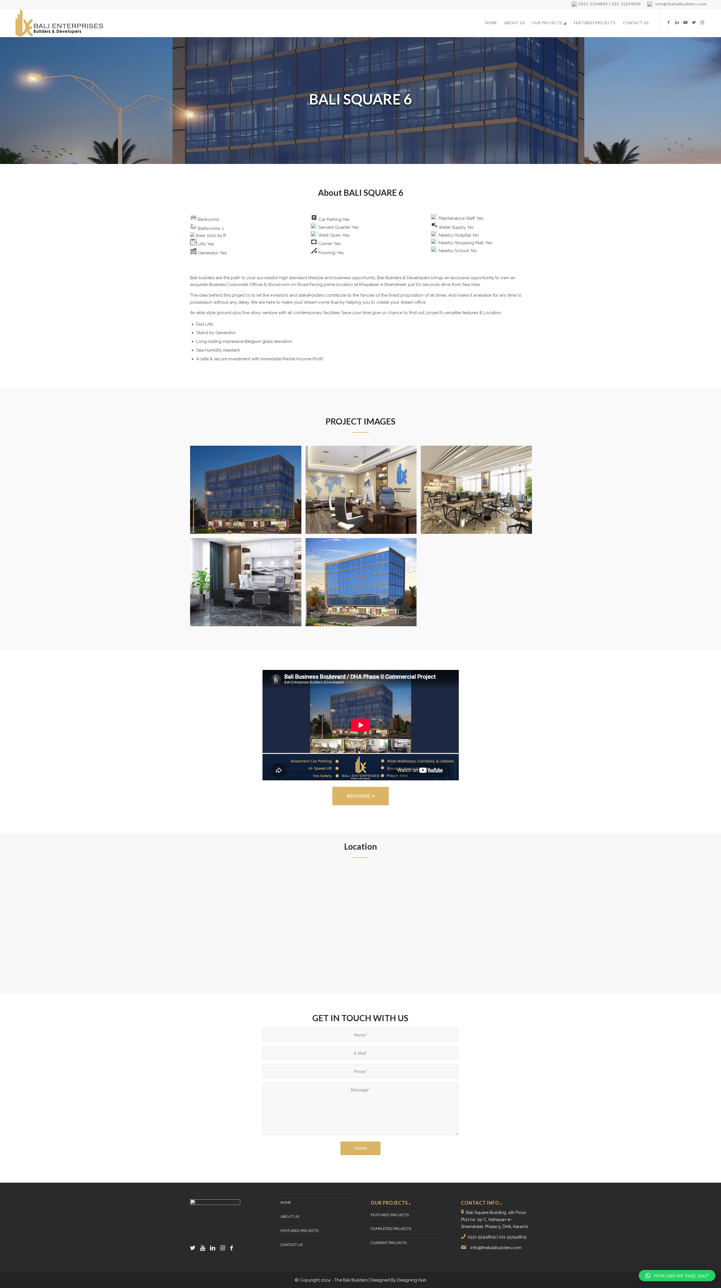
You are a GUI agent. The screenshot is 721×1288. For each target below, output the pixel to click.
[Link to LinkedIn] (677, 22)
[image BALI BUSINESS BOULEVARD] (363, 584)
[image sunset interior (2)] (363, 492)
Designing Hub (411, 1280)
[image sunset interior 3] (478, 492)
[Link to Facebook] (668, 22)
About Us (290, 1216)
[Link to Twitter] (694, 22)
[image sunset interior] (248, 584)
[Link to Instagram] (702, 22)
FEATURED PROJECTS (300, 1231)
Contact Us (292, 1245)
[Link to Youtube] (685, 22)
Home (286, 1202)
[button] (677, 1275)
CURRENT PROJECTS (389, 1243)
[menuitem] (606, 4)
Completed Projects (391, 1229)
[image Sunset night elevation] (248, 492)
